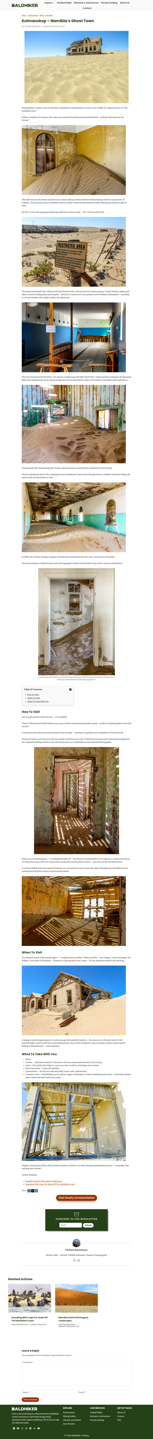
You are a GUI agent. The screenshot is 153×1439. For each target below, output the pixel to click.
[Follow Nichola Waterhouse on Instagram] (78, 1260)
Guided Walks (64, 2)
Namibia (49, 15)
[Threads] (26, 1428)
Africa (42, 15)
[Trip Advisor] (34, 1428)
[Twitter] (22, 1428)
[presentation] (29, 1298)
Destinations (33, 15)
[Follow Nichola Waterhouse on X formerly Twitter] (74, 1260)
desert (101, 291)
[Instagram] (14, 1428)
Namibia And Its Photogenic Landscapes (44, 1181)
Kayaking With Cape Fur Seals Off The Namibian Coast (50, 1184)
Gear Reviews (69, 1424)
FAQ (119, 1420)
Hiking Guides (69, 1416)
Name (26, 1392)
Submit (88, 1225)
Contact (87, 8)
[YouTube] (39, 1428)
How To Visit (33, 695)
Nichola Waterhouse (33, 26)
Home (24, 15)
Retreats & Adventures (86, 2)
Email (82, 1392)
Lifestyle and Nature (72, 1420)
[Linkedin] (30, 1428)
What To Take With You (38, 701)
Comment (28, 1362)
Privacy (85, 1435)
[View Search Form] (139, 5)
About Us (125, 2)
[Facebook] (18, 1428)
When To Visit (33, 698)
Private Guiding (109, 2)
